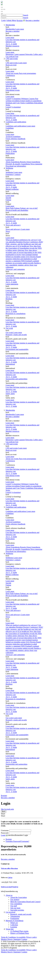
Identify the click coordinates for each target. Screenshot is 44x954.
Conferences (10, 75)
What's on (14, 923)
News (8, 231)
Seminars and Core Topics (16, 103)
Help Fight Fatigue (13, 208)
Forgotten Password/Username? (17, 841)
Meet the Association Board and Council (25, 902)
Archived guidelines (13, 137)
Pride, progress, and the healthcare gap (20, 244)
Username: (5, 830)
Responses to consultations (15, 314)
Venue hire (10, 929)
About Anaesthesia (33, 162)
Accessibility (21, 937)
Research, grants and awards (16, 335)
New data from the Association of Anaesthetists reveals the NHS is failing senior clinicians (24, 248)
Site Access (5, 809)
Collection (14, 925)
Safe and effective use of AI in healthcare (23, 245)
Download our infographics (16, 166)
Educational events (13, 90)
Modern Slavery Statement (11, 939)
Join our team (15, 908)
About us (9, 895)
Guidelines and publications (16, 122)
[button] (2, 7)
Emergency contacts (13, 174)
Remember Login (21, 835)
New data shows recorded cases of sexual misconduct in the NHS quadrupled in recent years (23, 252)
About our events (12, 73)
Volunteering (15, 916)
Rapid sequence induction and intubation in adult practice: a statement (23, 259)
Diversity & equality (13, 164)
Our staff (13, 906)
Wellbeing (9, 168)
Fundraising (14, 918)
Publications (10, 153)
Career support (19, 54)
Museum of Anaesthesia (14, 921)
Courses (32, 99)
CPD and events (12, 59)
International (10, 364)
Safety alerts (10, 394)
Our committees (16, 904)
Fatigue (8, 200)
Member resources (12, 46)
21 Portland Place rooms (19, 931)
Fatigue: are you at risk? (29, 208)
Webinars (25, 99)
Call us (10, 877)
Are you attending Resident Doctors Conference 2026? (24, 241)
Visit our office (6, 868)
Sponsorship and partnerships (16, 379)
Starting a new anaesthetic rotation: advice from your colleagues (23, 265)
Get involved (10, 912)
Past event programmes (27, 73)
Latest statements (12, 284)
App (16, 56)
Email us (15, 887)
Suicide (8, 198)
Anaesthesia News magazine (31, 164)
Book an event (11, 65)
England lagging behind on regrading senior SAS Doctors (22, 256)
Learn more (10, 38)
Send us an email (6, 887)
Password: (5, 833)
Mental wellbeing (12, 189)
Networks (29, 54)
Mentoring (10, 54)
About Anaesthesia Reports (16, 162)
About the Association (18, 897)
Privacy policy (31, 937)
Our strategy (14, 900)
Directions (14, 868)
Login (3, 20)
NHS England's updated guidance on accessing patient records (22, 262)
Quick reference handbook (15, 139)
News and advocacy (13, 225)
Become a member (12, 31)
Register (20, 21)
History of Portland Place (19, 933)
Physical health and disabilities (17, 210)
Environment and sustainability (17, 349)
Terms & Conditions (8, 937)
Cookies (24, 939)
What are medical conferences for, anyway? (22, 240)
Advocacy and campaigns (15, 269)
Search (25, 15)
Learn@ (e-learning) (13, 99)
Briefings (9, 299)
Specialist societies (17, 910)
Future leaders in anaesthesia (30, 101)
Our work (9, 328)
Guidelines (10, 128)
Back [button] (3, 811)
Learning (13, 927)
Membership (10, 25)
